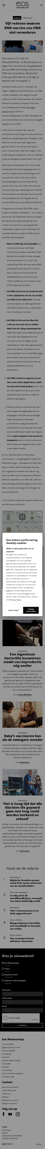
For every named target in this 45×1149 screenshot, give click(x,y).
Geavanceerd (13, 610)
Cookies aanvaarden (30, 610)
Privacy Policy (15, 599)
